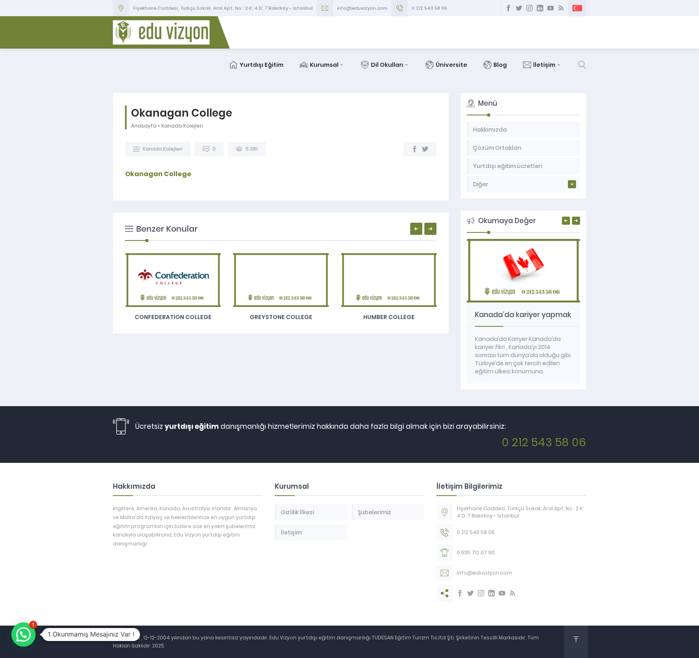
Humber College (389, 317)
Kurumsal (324, 65)
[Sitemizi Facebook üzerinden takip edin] (508, 8)
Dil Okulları (387, 65)
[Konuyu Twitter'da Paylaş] (425, 149)
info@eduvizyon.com (362, 8)
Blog (500, 65)
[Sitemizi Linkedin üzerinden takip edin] (540, 8)
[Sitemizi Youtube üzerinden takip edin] (550, 8)
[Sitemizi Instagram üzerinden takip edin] (529, 8)
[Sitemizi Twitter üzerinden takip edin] (519, 8)
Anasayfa (144, 125)
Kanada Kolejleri (182, 125)
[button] (23, 634)
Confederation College (173, 317)
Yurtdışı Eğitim (261, 65)
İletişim (544, 65)
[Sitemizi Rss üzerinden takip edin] (561, 8)
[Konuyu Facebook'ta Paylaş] (414, 149)
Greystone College (281, 317)
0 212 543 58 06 (429, 8)
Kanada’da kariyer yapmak (523, 314)
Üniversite (451, 65)
